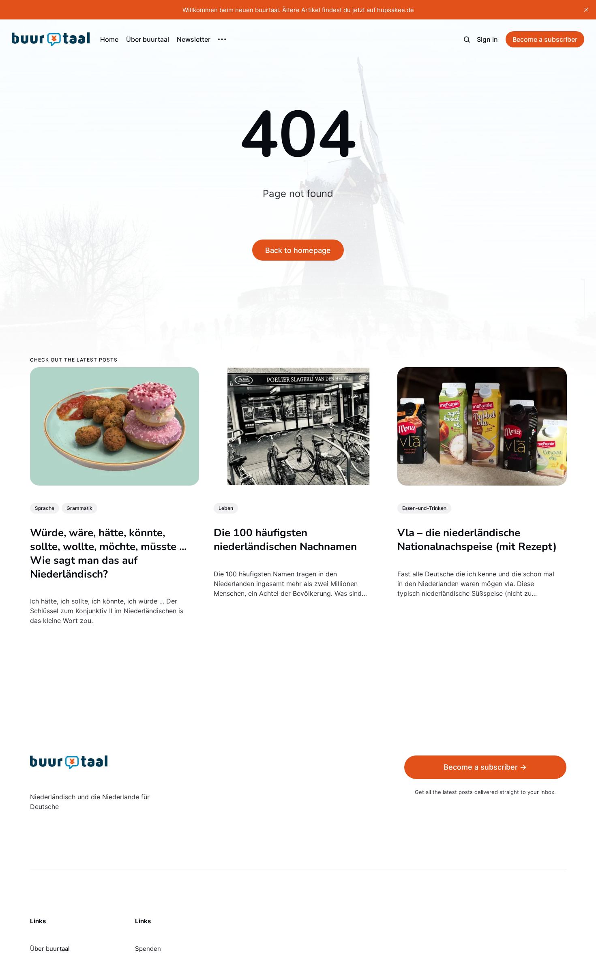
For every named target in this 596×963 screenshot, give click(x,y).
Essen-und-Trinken (424, 508)
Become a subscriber (544, 39)
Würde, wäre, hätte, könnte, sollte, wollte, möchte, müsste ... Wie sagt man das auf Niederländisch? (108, 553)
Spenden (148, 948)
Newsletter (193, 39)
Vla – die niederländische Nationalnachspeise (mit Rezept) (476, 540)
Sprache (44, 508)
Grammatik (79, 508)
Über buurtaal (147, 39)
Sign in (487, 39)
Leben (225, 508)
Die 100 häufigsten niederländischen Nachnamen (284, 540)
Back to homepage (298, 250)
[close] (586, 9)
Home (109, 39)
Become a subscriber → (485, 767)
